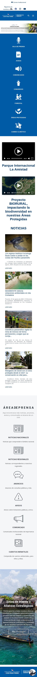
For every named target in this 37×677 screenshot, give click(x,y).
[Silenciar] (29, 158)
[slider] (17, 158)
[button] (28, 15)
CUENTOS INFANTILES (18, 552)
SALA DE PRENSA (18, 46)
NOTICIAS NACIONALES (18, 437)
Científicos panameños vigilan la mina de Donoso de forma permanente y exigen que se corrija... (18, 333)
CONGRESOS (18, 89)
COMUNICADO (18, 527)
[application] (18, 151)
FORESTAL (18, 103)
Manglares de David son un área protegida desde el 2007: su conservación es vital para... (18, 373)
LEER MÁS (8, 268)
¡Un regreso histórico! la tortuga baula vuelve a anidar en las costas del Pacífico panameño (18, 255)
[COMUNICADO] (19, 518)
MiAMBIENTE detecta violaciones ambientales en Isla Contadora (18, 293)
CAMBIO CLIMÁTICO (18, 132)
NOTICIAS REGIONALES (18, 459)
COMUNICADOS (18, 75)
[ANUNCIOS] (19, 475)
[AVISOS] (19, 497)
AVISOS (18, 61)
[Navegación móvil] (33, 15)
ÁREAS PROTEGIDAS (18, 117)
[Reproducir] (5, 158)
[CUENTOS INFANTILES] (19, 543)
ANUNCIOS (18, 484)
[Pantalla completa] (32, 158)
